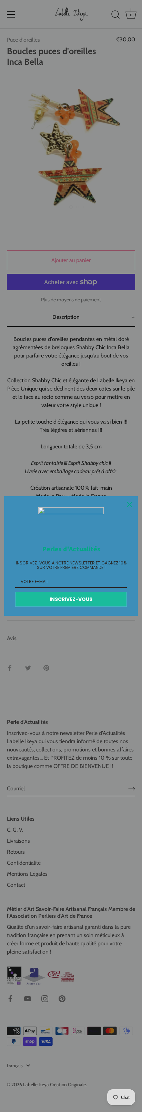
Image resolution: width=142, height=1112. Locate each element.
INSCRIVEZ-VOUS (71, 599)
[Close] (129, 504)
